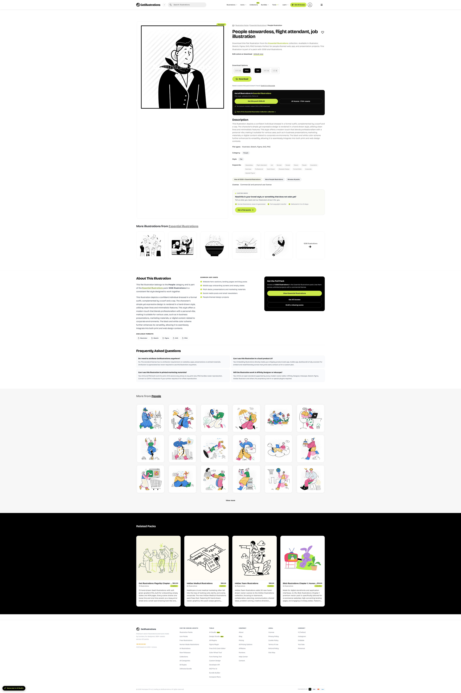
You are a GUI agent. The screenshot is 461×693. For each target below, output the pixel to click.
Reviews (242, 653)
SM (257, 71)
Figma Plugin (214, 644)
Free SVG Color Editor (217, 648)
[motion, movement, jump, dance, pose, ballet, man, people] (278, 245)
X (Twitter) (302, 632)
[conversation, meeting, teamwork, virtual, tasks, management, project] (182, 245)
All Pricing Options (245, 644)
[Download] (160, 428)
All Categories (185, 661)
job (272, 165)
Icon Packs (184, 636)
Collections (254, 4)
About (241, 632)
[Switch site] (164, 4)
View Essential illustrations (294, 293)
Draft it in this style (268, 86)
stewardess (249, 165)
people (304, 165)
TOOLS (211, 628)
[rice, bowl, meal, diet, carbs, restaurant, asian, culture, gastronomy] (214, 245)
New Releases (185, 653)
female (288, 165)
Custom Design (215, 661)
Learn (284, 5)
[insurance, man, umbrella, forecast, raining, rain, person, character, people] (246, 418)
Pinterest (301, 648)
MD (265, 71)
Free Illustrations (186, 640)
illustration (313, 165)
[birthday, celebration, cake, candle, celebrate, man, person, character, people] (310, 448)
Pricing (241, 640)
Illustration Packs (186, 632)
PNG (247, 71)
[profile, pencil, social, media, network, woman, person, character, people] (214, 479)
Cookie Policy (273, 640)
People (245, 153)
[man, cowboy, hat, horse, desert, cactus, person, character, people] (182, 418)
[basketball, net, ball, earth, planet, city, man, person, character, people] (278, 479)
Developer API (214, 665)
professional (259, 169)
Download (243, 79)
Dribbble (301, 640)
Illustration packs (242, 25)
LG (274, 71)
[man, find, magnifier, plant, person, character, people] (214, 418)
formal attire (297, 169)
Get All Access (299, 5)
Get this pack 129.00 (256, 101)
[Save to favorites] (322, 32)
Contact (242, 661)
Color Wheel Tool (215, 653)
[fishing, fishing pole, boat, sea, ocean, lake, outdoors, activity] (246, 245)
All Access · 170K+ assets (300, 101)
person (296, 165)
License (271, 632)
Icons (242, 5)
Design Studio (216, 636)
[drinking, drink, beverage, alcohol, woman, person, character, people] (150, 448)
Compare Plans (215, 677)
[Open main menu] (321, 5)
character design (284, 169)
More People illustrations (274, 179)
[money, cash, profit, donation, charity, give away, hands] (150, 245)
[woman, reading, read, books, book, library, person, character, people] (246, 479)
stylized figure (250, 173)
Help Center (243, 657)
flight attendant (262, 165)
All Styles (183, 665)
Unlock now (258, 54)
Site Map (271, 653)
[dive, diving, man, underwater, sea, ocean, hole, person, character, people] (214, 448)
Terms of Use (273, 644)
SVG (237, 71)
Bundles (264, 5)
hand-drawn (271, 169)
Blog (240, 636)
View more (230, 500)
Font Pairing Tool (215, 657)
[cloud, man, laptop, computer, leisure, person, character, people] (278, 448)
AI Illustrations (185, 648)
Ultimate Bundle (186, 669)
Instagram (302, 636)
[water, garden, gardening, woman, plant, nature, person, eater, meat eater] (278, 418)
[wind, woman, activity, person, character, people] (182, 479)
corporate (308, 169)
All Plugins (213, 640)
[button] (310, 4)
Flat (241, 159)
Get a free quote (244, 210)
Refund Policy (273, 648)
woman (279, 165)
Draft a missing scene (294, 305)
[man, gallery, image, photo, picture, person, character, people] (246, 448)
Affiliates (242, 648)
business (248, 169)
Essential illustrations (258, 25)
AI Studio (214, 632)
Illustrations (231, 5)
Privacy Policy (273, 636)
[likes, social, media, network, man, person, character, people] (182, 448)
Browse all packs (294, 179)
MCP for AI (213, 669)
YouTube (301, 644)
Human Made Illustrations (189, 644)
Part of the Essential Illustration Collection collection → (256, 112)
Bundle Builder (214, 673)
